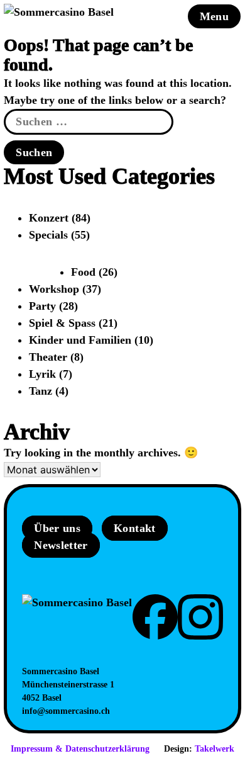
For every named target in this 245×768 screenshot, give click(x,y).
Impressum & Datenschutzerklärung (80, 749)
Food (83, 272)
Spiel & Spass (62, 323)
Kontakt (135, 528)
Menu (214, 16)
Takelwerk (214, 749)
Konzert (48, 218)
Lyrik (42, 374)
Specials (48, 235)
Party (42, 306)
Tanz (40, 391)
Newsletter (61, 545)
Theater (48, 357)
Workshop (54, 289)
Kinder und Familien (80, 340)
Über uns (57, 528)
